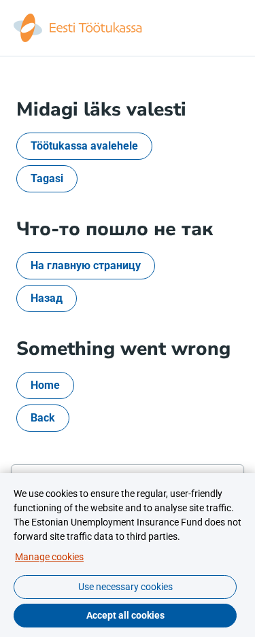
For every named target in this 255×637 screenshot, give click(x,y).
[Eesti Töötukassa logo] (79, 28)
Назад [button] (47, 298)
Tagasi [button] (47, 178)
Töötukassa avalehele (84, 145)
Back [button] (43, 417)
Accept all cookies (125, 615)
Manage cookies (49, 556)
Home (45, 385)
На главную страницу (86, 265)
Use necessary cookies (125, 586)
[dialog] (127, 555)
